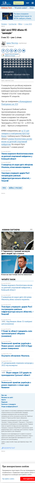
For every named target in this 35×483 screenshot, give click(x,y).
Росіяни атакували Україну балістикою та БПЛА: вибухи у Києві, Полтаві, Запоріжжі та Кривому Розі (23, 18)
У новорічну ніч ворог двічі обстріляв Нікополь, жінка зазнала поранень (17, 165)
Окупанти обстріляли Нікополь (15, 355)
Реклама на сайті (7, 397)
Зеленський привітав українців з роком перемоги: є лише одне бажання (16, 385)
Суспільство (13, 24)
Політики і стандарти (8, 404)
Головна (4, 24)
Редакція (4, 402)
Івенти (3, 400)
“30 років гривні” (20, 8)
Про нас (4, 395)
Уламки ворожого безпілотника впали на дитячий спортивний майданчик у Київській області (17, 156)
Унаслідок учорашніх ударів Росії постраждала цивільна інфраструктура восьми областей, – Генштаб (16, 177)
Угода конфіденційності (9, 406)
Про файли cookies (8, 479)
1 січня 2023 (28, 24)
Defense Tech (6, 8)
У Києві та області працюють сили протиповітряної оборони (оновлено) (16, 333)
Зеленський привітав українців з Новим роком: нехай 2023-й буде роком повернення (16, 346)
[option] (17, 16)
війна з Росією (15, 188)
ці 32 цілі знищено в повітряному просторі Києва (15, 133)
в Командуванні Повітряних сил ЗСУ (16, 102)
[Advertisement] (17, 208)
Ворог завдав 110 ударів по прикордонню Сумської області (16, 373)
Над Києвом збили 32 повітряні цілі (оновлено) (16, 322)
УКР (27, 3)
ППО (4, 188)
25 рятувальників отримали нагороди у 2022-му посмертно (17, 364)
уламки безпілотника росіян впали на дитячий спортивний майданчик (16, 142)
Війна (20, 24)
